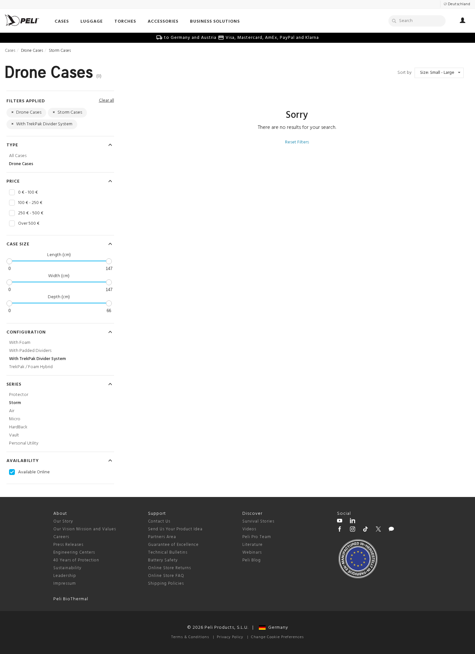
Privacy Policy (230, 637)
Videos (249, 529)
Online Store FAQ (166, 575)
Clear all (106, 100)
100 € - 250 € (30, 203)
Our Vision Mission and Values (84, 529)
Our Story (63, 521)
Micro (14, 419)
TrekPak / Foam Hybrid (31, 367)
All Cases (17, 156)
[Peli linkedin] (352, 521)
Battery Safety (163, 560)
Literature (252, 544)
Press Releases (68, 544)
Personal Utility (23, 443)
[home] (22, 20)
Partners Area (162, 537)
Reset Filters (297, 142)
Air (11, 411)
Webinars (252, 552)
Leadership (64, 575)
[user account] (462, 21)
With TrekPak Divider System (37, 359)
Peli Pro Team (256, 537)
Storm (15, 403)
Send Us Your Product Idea (175, 529)
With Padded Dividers (30, 351)
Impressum (64, 583)
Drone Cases (21, 164)
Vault (14, 435)
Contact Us (159, 521)
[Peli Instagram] (352, 530)
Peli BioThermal (70, 599)
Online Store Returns (169, 568)
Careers (61, 537)
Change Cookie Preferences (277, 637)
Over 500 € (28, 223)
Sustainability (67, 568)
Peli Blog (251, 560)
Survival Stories (258, 521)
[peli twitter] (378, 530)
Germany (277, 627)
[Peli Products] (339, 530)
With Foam (19, 342)
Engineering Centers (74, 552)
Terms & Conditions (190, 637)
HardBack (18, 427)
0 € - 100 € (28, 192)
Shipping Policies (166, 583)
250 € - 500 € (30, 213)
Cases (10, 50)
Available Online (34, 472)
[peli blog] (391, 530)
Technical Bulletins (167, 552)
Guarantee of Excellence (173, 544)
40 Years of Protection (76, 560)
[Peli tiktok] (365, 530)
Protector (18, 395)
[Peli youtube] (339, 521)
